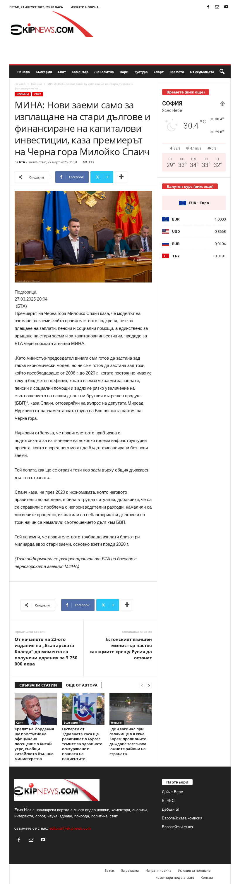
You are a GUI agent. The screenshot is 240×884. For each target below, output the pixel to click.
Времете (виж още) (186, 92)
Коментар (80, 72)
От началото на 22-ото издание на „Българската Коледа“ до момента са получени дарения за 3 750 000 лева (46, 651)
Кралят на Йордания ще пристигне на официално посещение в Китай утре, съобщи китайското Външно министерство (34, 743)
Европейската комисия (182, 818)
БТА (22, 162)
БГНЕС (168, 800)
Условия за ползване (194, 870)
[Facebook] (208, 7)
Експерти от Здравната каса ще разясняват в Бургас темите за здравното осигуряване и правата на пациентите (82, 743)
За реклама (130, 870)
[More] (121, 177)
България (44, 72)
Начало (23, 72)
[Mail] (217, 7)
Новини (36, 84)
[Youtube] (226, 7)
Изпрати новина (85, 7)
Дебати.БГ (171, 809)
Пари (124, 72)
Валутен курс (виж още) (190, 186)
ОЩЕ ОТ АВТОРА (81, 685)
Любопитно (104, 72)
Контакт (207, 877)
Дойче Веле (172, 792)
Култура (141, 72)
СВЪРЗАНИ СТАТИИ (38, 685)
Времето (176, 72)
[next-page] (149, 685)
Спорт (159, 72)
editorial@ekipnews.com (70, 828)
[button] (221, 71)
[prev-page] (142, 685)
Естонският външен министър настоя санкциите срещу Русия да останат (121, 648)
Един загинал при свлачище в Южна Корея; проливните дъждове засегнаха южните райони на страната (127, 741)
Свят (62, 72)
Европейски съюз (177, 827)
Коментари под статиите (174, 877)
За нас (109, 870)
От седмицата (202, 72)
